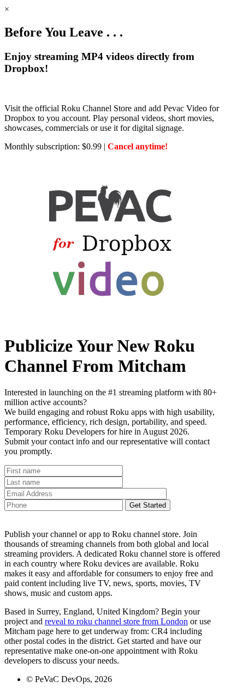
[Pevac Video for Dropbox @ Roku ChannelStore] (112, 319)
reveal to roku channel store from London (116, 621)
